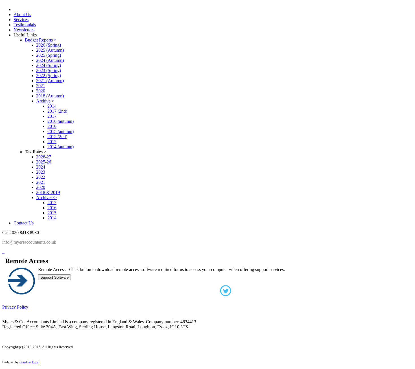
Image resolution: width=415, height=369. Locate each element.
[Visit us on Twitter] (207, 292)
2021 (40, 85)
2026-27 (43, 156)
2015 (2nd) (57, 136)
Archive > (45, 101)
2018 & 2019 (48, 192)
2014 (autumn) (60, 146)
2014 (51, 106)
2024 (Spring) (48, 65)
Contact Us (24, 222)
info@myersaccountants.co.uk (29, 242)
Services (21, 19)
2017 (51, 116)
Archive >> (46, 197)
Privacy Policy (15, 307)
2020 (40, 90)
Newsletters (24, 29)
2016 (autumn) (60, 121)
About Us (22, 14)
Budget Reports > (40, 40)
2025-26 (43, 162)
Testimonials (25, 24)
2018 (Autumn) (50, 95)
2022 (40, 177)
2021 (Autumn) (50, 80)
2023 (40, 172)
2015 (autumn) (60, 131)
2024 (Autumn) (50, 60)
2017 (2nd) (57, 111)
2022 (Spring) (48, 75)
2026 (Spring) (48, 45)
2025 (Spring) (48, 55)
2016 (51, 126)
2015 (51, 141)
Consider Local (29, 362)
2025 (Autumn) (50, 50)
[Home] (2, 251)
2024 (40, 167)
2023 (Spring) (48, 70)
